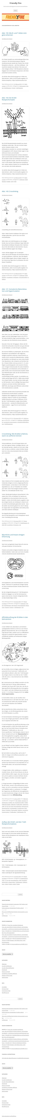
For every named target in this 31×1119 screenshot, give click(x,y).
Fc (5, 880)
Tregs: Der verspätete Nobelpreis (15, 925)
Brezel (15, 605)
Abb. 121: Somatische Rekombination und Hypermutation (14, 290)
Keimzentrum (25, 806)
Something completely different (9, 973)
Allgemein (25, 799)
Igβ (9, 880)
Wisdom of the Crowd (7, 975)
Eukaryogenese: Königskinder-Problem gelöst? (13, 908)
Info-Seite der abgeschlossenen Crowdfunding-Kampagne (15, 1058)
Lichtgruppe (5, 915)
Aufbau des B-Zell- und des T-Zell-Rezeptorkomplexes (14, 823)
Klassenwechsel (5, 808)
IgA (6, 806)
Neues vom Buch (6, 971)
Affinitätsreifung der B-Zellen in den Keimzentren (15, 618)
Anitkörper (23, 603)
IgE (8, 806)
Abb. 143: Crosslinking (10, 191)
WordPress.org (5, 992)
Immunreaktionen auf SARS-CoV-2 (19, 944)
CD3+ (3, 880)
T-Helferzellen (13, 812)
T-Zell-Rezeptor (19, 88)
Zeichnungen (5, 977)
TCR (22, 607)
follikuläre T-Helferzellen (16, 804)
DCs (14, 802)
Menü (15, 10)
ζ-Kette (18, 884)
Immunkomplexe (23, 277)
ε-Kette (14, 884)
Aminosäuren (22, 86)
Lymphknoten (20, 808)
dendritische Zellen (19, 802)
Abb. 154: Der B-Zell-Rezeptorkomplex (9, 99)
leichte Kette (5, 882)
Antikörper (21, 179)
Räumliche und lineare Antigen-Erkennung (13, 536)
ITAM (15, 181)
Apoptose (24, 800)
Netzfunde (4, 969)
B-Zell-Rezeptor (7, 88)
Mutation (8, 810)
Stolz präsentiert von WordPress (9, 1116)
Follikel (26, 802)
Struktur (12, 607)
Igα (7, 880)
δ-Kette (10, 884)
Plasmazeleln (14, 810)
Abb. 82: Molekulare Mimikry (19, 938)
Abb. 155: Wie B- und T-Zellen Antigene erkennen (14, 34)
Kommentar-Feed (6, 990)
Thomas (4, 940)
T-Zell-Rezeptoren (8, 424)
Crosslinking (9, 277)
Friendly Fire (15, 3)
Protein (13, 88)
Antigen (19, 800)
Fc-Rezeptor (16, 277)
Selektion (20, 810)
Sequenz (7, 607)
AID (16, 800)
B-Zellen (8, 181)
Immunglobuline (21, 605)
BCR (5, 525)
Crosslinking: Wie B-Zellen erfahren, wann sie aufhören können (15, 435)
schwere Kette (11, 882)
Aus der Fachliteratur (7, 966)
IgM (12, 806)
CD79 (12, 181)
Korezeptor (24, 880)
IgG (20, 525)
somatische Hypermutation (10, 422)
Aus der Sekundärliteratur (8, 968)
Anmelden (4, 987)
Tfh (25, 812)
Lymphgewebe (13, 808)
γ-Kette (6, 884)
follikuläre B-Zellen (6, 804)
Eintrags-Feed (5, 989)
